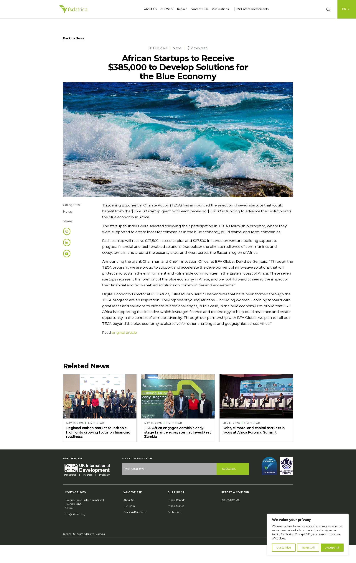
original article (124, 332)
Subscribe (229, 468)
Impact (182, 9)
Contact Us (230, 499)
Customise (284, 547)
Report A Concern (235, 492)
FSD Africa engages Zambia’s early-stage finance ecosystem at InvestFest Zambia (177, 432)
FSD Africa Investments (252, 9)
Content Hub (199, 9)
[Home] (73, 9)
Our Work (167, 9)
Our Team (129, 506)
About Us (150, 9)
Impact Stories (175, 506)
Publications (220, 9)
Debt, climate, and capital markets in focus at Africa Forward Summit (253, 430)
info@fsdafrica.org (75, 514)
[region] (308, 535)
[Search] (330, 9)
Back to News (73, 38)
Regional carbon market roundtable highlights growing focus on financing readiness (98, 432)
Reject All (308, 547)
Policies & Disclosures (134, 512)
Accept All (332, 547)
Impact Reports (176, 500)
